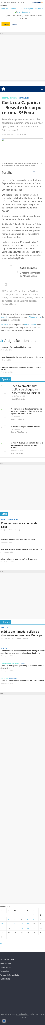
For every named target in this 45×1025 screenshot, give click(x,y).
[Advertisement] (22, 57)
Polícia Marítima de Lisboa (25, 300)
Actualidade (24, 98)
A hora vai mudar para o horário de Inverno (18, 559)
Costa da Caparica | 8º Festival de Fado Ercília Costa (21, 357)
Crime (23, 663)
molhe (29, 297)
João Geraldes (17, 453)
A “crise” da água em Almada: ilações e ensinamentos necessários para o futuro (27, 445)
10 (2, 923)
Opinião (6, 379)
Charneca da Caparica (9, 663)
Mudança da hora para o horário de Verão (17, 539)
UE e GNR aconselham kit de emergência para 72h (21, 549)
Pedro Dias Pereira (19, 432)
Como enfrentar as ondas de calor (19, 524)
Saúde (10, 519)
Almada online (35, 317)
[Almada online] (3, 89)
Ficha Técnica (5, 963)
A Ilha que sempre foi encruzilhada (25, 426)
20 (22, 928)
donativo (4, 317)
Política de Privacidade (9, 975)
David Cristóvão (18, 399)
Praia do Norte (9, 304)
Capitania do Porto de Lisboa (24, 294)
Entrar (14, 24)
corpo (5, 297)
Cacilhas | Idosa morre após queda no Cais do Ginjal (22, 681)
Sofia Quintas (21, 134)
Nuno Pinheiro (17, 419)
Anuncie (4, 324)
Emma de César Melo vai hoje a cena (15, 347)
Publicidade (5, 979)
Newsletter (4, 971)
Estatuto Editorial (7, 959)
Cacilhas (4, 678)
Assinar (6, 24)
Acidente (13, 678)
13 (22, 923)
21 (28, 928)
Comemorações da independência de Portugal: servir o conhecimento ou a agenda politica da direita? (26, 411)
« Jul (2, 943)
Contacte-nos (5, 967)
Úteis (4, 513)
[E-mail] (6, 284)
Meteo (3, 519)
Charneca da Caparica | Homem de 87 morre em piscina (20, 368)
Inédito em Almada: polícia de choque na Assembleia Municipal (26, 389)
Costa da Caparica (9, 98)
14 (28, 923)
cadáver (5, 294)
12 (15, 923)
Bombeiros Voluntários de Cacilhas (21, 291)
